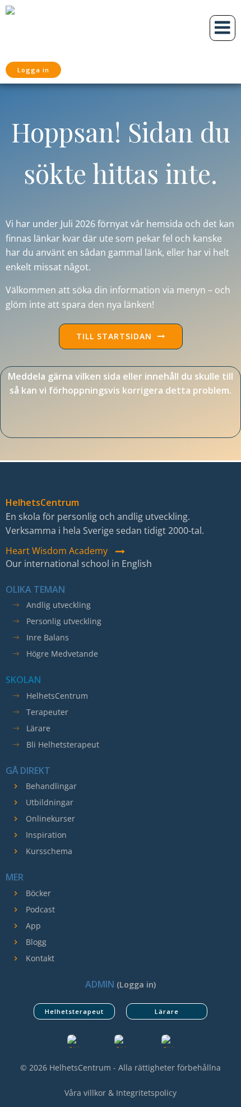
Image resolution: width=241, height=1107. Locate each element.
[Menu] (222, 28)
